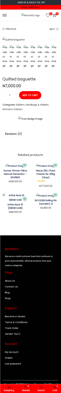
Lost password (13, 363)
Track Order (11, 328)
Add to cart (30, 95)
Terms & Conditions (16, 322)
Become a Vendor (15, 316)
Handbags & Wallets (37, 104)
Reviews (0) (13, 134)
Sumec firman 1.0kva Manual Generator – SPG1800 (15, 174)
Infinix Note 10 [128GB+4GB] (15, 206)
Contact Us (11, 286)
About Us (10, 280)
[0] (48, 15)
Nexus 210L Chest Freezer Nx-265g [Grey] (45, 174)
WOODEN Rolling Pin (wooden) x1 (46, 202)
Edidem (20, 104)
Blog (7, 292)
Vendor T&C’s (12, 334)
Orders (9, 357)
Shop (8, 298)
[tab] (30, 134)
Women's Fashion (12, 109)
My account (12, 352)
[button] (24, 165)
